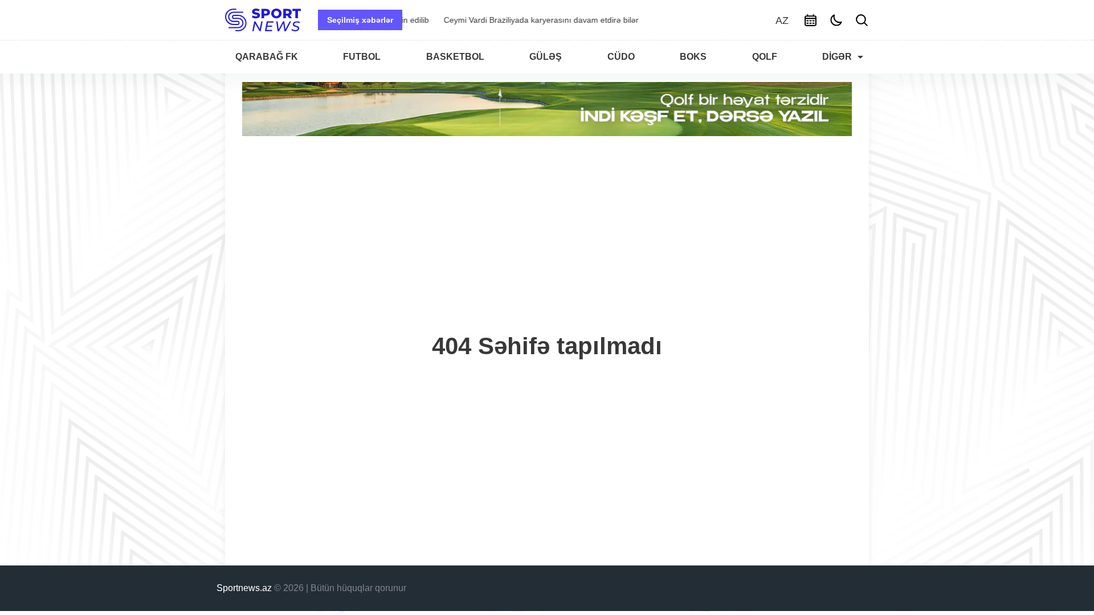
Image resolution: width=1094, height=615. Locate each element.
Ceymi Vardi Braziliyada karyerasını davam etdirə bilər (508, 19)
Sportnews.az (244, 588)
